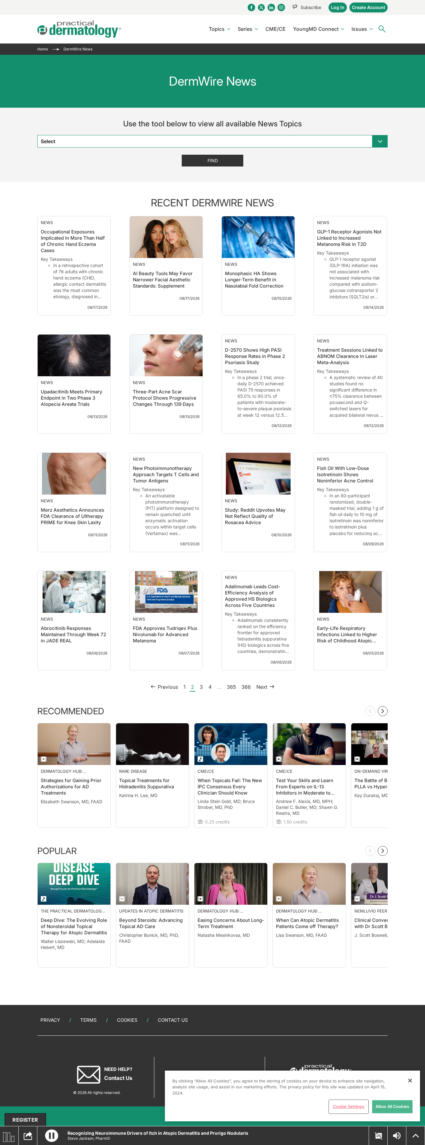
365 (231, 712)
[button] (52, 1135)
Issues (359, 29)
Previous (168, 712)
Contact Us (173, 1020)
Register (25, 1120)
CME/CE (275, 29)
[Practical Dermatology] (79, 29)
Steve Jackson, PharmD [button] (89, 1138)
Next (261, 712)
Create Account (368, 7)
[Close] (410, 1080)
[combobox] (212, 141)
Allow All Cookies (392, 1106)
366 (246, 712)
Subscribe (311, 7)
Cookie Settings (348, 1106)
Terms (88, 1020)
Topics (217, 29)
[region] (292, 1096)
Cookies (127, 1020)
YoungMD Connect (316, 29)
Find (213, 160)
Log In (337, 7)
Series (245, 29)
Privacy (50, 1020)
